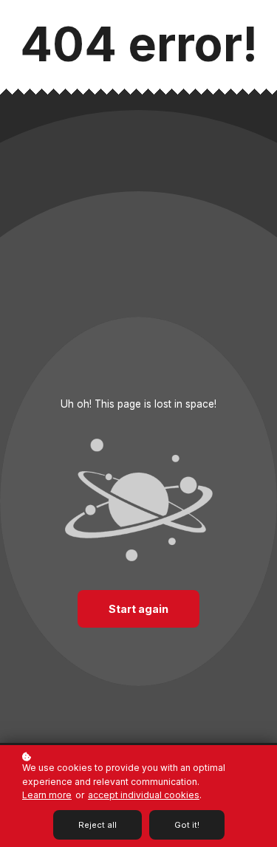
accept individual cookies (143, 794)
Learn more (47, 794)
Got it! (186, 825)
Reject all (97, 825)
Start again (138, 609)
